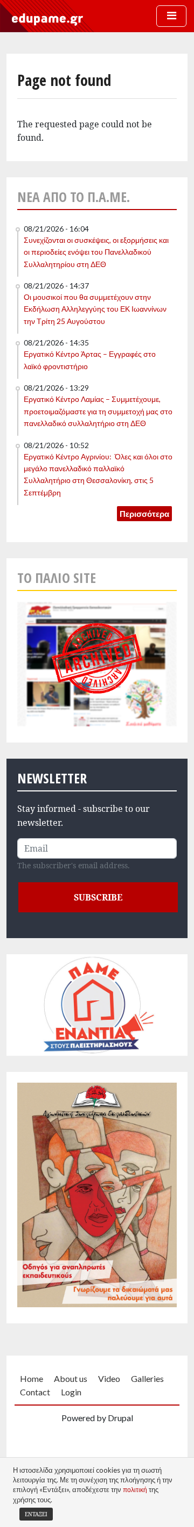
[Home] (47, 19)
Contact (35, 1392)
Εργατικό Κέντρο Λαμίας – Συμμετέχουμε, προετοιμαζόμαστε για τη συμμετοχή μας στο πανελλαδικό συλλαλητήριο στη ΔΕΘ (98, 411)
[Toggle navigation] (171, 16)
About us (70, 1378)
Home (31, 1378)
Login (71, 1392)
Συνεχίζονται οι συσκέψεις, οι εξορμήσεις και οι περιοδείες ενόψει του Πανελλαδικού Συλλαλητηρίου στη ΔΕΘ (96, 252)
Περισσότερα (144, 513)
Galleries (147, 1378)
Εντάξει (36, 1514)
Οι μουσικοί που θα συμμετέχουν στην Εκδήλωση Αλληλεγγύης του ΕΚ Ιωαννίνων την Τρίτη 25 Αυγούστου (95, 309)
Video (109, 1378)
